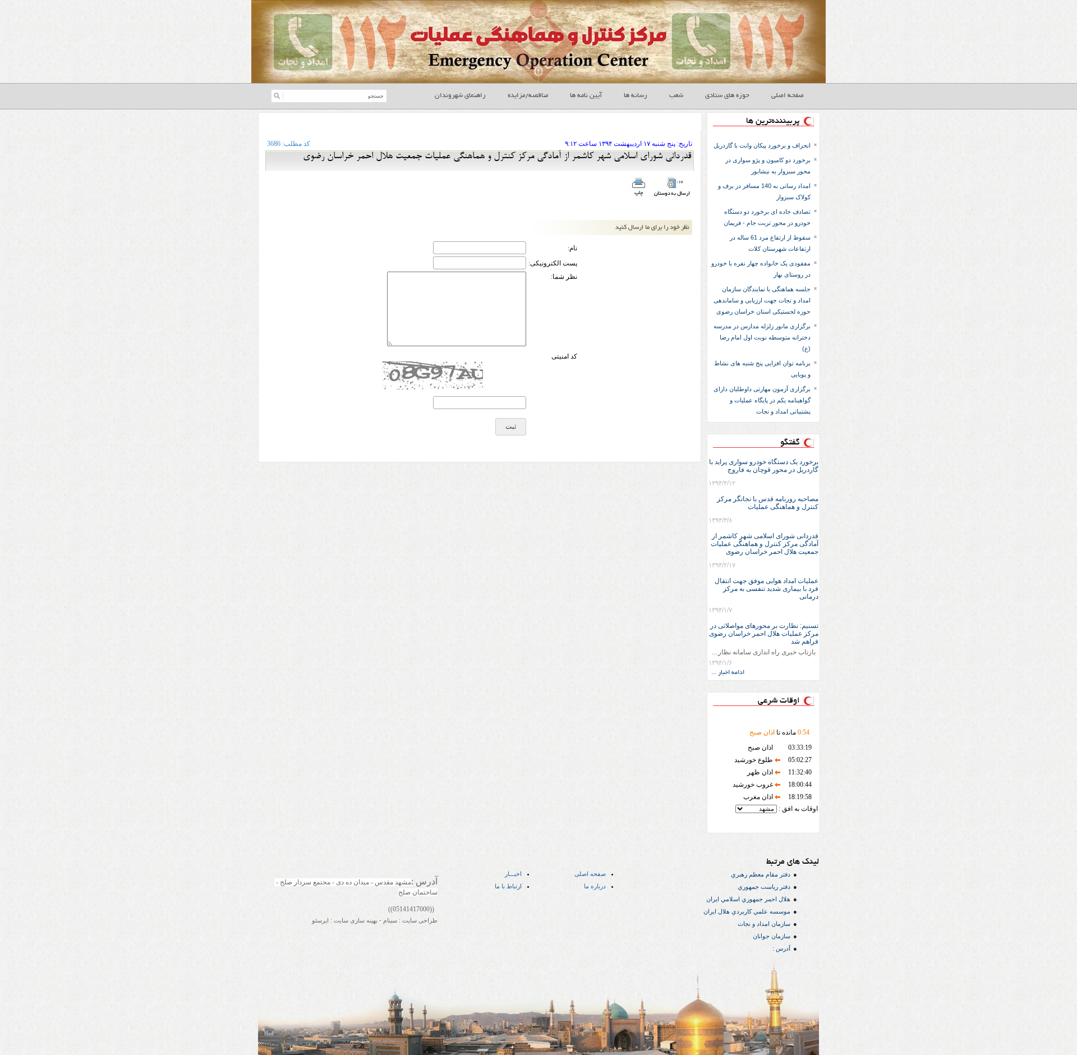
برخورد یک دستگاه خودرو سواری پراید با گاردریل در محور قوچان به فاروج (763, 466)
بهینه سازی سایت (355, 920)
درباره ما (595, 886)
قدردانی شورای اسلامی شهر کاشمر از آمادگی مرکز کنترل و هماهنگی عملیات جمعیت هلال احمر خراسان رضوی (764, 544)
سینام (389, 920)
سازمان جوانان (771, 936)
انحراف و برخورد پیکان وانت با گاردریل (762, 145)
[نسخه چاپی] (638, 197)
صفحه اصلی (590, 873)
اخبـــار (513, 873)
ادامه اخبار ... (727, 672)
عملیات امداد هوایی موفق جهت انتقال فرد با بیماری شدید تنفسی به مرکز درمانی (766, 588)
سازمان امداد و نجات (764, 923)
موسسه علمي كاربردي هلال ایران (746, 911)
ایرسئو (320, 920)
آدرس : (781, 948)
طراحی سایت (419, 920)
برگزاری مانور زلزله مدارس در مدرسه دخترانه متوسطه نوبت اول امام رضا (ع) (762, 337)
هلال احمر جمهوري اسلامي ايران (748, 899)
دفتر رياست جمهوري (764, 886)
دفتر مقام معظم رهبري (760, 874)
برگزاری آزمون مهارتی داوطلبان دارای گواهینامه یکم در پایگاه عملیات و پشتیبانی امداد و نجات (762, 400)
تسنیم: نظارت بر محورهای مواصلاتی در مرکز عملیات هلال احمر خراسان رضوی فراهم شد (763, 633)
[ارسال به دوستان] (671, 197)
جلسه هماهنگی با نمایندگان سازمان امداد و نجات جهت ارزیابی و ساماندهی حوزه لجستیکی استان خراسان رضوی (762, 300)
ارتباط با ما (508, 886)
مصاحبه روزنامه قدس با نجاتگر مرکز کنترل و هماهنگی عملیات (767, 503)
